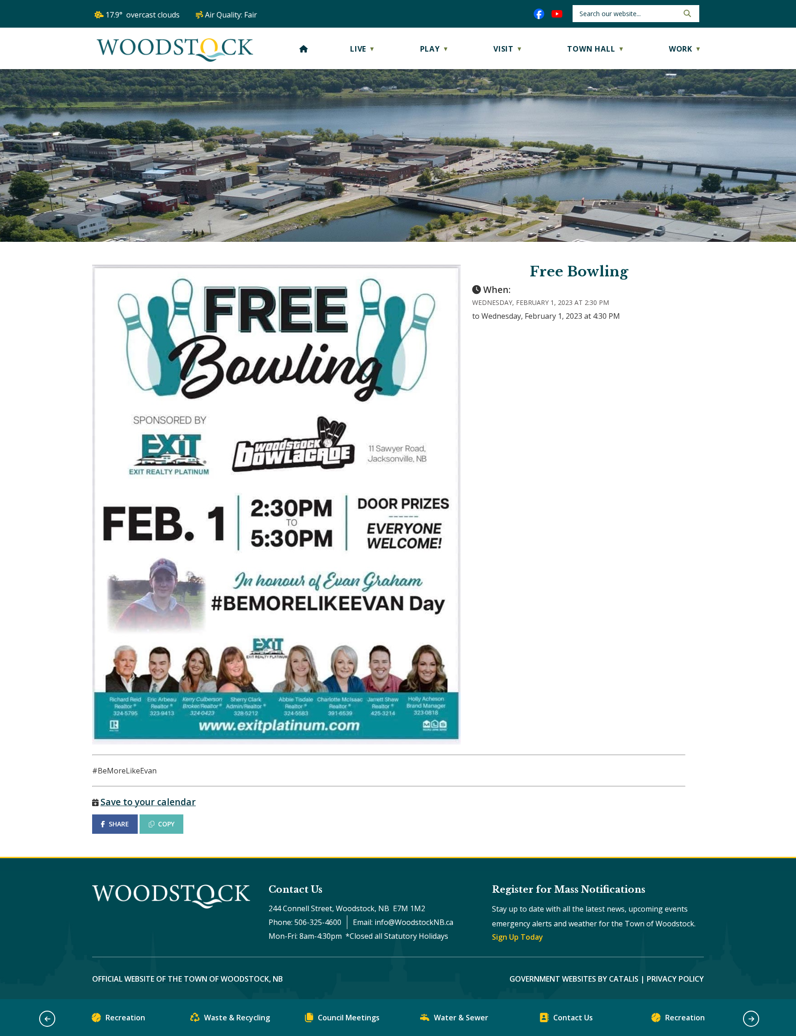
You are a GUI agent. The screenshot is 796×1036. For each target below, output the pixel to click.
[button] (686, 13)
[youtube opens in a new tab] (556, 13)
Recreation (125, 1018)
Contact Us (573, 1018)
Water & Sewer (461, 1018)
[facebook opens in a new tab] (538, 13)
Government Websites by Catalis (573, 979)
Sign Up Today (517, 937)
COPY (166, 823)
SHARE (119, 823)
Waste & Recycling (237, 1018)
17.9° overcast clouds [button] (142, 15)
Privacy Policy (675, 979)
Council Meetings (349, 1018)
